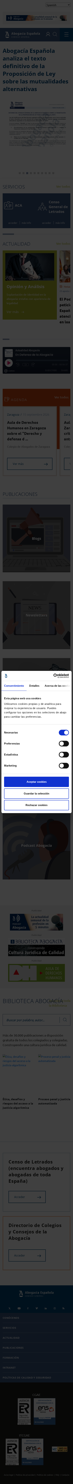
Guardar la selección (36, 793)
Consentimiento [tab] (14, 685)
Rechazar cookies (36, 805)
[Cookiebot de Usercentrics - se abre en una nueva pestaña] (53, 676)
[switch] (64, 743)
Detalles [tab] (34, 685)
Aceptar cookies (37, 781)
